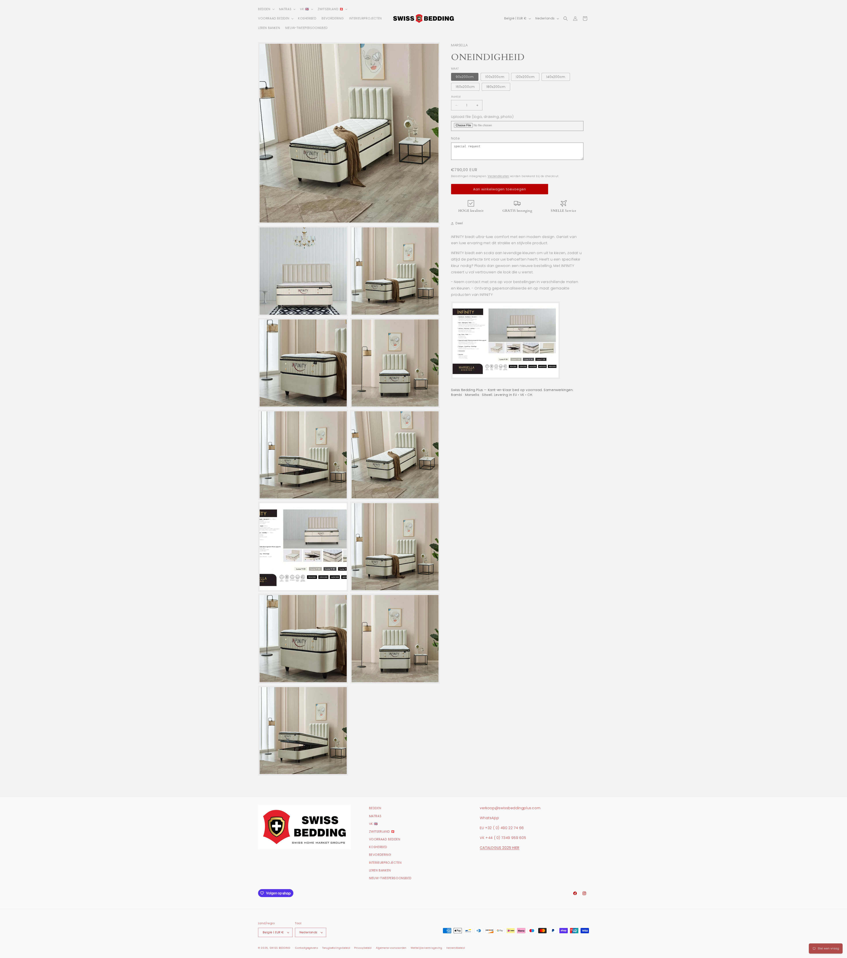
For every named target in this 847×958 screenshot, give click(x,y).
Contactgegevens (306, 948)
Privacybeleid (363, 948)
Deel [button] (459, 223)
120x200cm (525, 77)
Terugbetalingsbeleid (336, 948)
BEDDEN (375, 808)
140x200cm (555, 77)
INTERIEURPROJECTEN (385, 862)
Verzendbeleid (455, 948)
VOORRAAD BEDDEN (384, 839)
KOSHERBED (378, 847)
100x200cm (494, 77)
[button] (265, 9)
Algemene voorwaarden (391, 948)
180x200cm (496, 87)
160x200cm (465, 87)
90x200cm (465, 77)
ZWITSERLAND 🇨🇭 (382, 831)
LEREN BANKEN (380, 870)
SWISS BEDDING (280, 948)
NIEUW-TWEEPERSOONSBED (390, 878)
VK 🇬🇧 (373, 824)
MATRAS (375, 816)
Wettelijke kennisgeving (426, 948)
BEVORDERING (380, 854)
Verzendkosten (498, 176)
